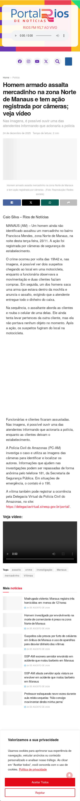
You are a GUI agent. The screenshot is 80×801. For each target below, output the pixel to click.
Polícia (16, 77)
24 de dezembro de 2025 (17, 133)
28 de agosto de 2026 (38, 628)
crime (28, 569)
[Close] (76, 733)
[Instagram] (28, 61)
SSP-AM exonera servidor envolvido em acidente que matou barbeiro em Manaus (49, 658)
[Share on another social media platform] (68, 202)
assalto (16, 569)
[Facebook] (20, 61)
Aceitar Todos (40, 782)
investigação (44, 569)
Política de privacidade (33, 769)
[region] (40, 765)
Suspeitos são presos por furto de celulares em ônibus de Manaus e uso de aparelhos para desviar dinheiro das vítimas (50, 640)
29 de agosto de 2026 (38, 607)
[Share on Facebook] (12, 202)
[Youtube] (37, 61)
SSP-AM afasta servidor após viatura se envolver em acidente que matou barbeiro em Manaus (49, 677)
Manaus (62, 569)
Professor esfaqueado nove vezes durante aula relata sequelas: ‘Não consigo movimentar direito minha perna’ (50, 697)
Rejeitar (40, 793)
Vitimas (28, 575)
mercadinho (12, 575)
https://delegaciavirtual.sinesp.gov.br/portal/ (38, 506)
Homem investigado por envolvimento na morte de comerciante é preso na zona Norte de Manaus (49, 619)
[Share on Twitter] (31, 202)
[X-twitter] (46, 61)
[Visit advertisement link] (40, 376)
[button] (57, 61)
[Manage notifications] (69, 775)
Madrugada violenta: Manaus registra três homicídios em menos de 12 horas (49, 600)
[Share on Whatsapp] (50, 202)
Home (6, 77)
